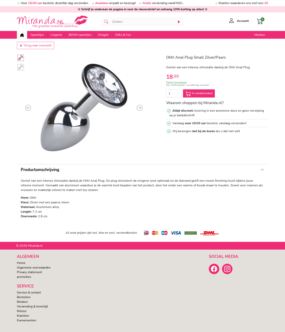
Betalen (22, 302)
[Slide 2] (20, 67)
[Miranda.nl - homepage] (57, 21)
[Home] (22, 35)
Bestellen (24, 297)
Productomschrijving (40, 169)
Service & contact (29, 292)
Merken (259, 35)
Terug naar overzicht (37, 45)
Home (21, 263)
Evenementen (26, 320)
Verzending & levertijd (32, 306)
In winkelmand (201, 93)
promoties (24, 277)
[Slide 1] (20, 58)
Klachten (23, 316)
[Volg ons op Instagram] (227, 269)
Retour (22, 311)
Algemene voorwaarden (34, 267)
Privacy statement (29, 272)
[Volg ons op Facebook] (214, 269)
